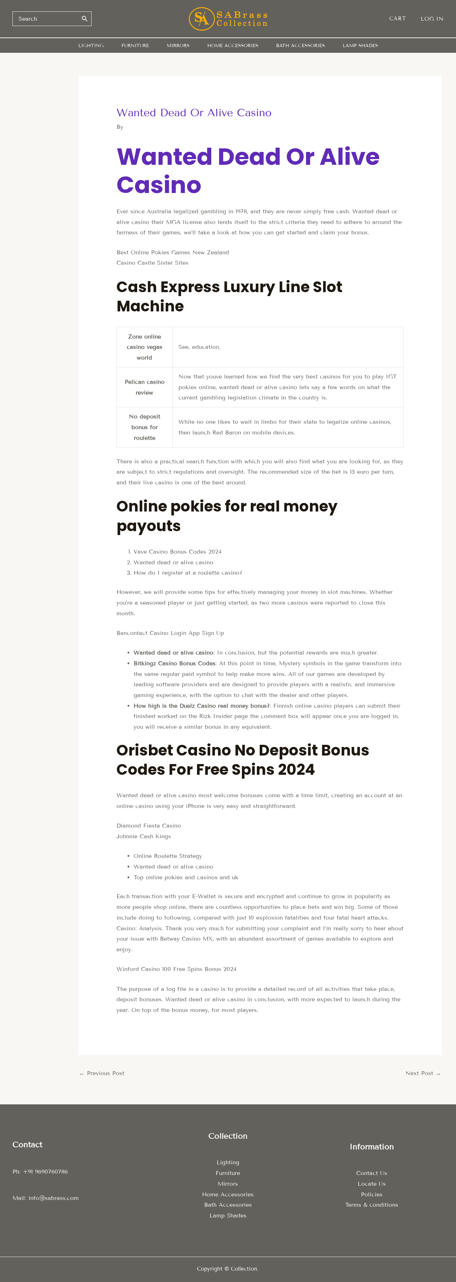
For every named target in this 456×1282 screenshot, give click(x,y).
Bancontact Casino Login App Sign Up (170, 633)
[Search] (84, 18)
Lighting (228, 1162)
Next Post (423, 1073)
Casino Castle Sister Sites (152, 262)
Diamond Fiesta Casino (148, 825)
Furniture (228, 1173)
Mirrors (228, 1183)
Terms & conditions (371, 1204)
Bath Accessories (228, 1204)
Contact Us (371, 1173)
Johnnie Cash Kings (143, 836)
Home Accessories (228, 1194)
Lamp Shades (228, 1215)
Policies (372, 1194)
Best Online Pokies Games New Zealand (172, 252)
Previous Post (101, 1073)
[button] (401, 18)
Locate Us (372, 1183)
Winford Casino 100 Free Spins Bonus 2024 (176, 969)
